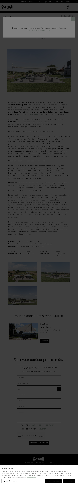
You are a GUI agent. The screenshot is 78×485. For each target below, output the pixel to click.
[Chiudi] (75, 468)
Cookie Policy (32, 477)
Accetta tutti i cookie (53, 481)
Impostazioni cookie (10, 481)
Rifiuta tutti (69, 481)
